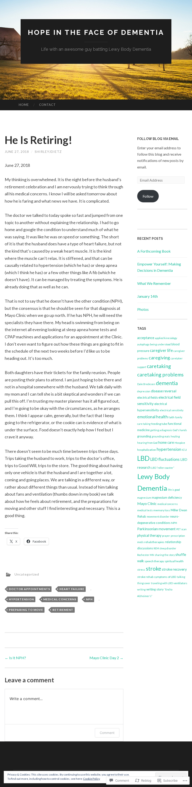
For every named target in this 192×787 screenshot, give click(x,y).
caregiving (159, 357)
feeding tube (159, 424)
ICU (184, 449)
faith (171, 417)
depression (143, 391)
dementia (167, 383)
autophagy (143, 344)
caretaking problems (160, 375)
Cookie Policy (91, 778)
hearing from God (147, 442)
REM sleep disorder (165, 548)
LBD (143, 458)
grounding (144, 436)
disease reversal (163, 391)
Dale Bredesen (146, 384)
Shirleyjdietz (48, 152)
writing (141, 589)
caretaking (159, 366)
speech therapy (154, 561)
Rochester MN (145, 554)
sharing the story (165, 554)
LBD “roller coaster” (162, 467)
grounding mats (161, 436)
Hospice (180, 442)
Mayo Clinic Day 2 (106, 657)
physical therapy (149, 535)
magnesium (144, 497)
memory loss (161, 510)
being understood (160, 344)
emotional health (152, 416)
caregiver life (161, 350)
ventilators (180, 583)
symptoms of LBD (165, 577)
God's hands (180, 430)
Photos (143, 309)
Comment (107, 733)
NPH (89, 599)
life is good (174, 489)
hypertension (21, 599)
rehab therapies (154, 542)
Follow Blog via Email (158, 139)
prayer (166, 535)
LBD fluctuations (165, 459)
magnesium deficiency (167, 497)
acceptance (145, 338)
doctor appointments (29, 589)
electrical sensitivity (171, 410)
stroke (153, 568)
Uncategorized (27, 574)
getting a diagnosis (161, 430)
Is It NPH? (15, 657)
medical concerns (59, 599)
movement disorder (158, 516)
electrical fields (147, 397)
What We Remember (154, 283)
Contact (47, 105)
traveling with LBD (162, 583)
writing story (155, 589)
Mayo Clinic (147, 503)
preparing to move (26, 610)
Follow (148, 196)
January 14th (147, 296)
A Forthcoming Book (154, 251)
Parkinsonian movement (156, 529)
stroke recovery (174, 569)
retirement (62, 610)
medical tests (145, 510)
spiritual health (174, 561)
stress (141, 569)
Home (24, 105)
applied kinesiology (166, 338)
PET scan (181, 529)
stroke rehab (145, 577)
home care (166, 442)
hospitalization (146, 449)
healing (175, 436)
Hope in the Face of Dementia (96, 32)
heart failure (71, 589)
